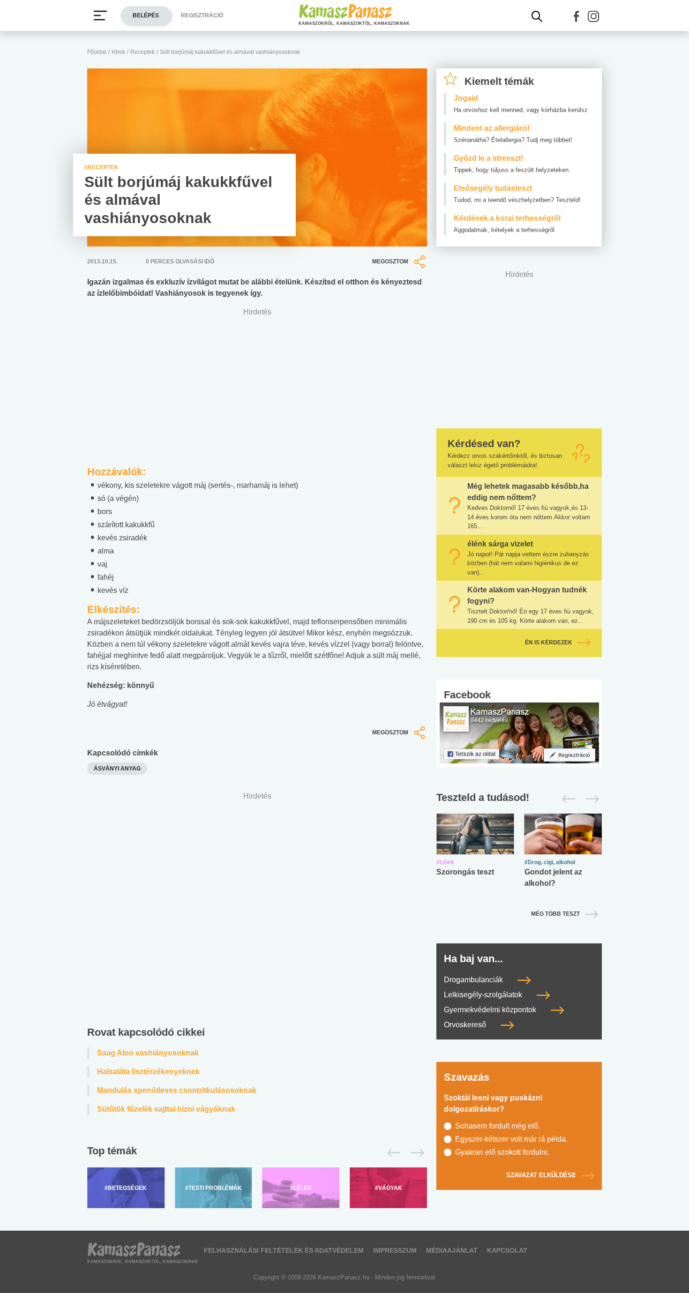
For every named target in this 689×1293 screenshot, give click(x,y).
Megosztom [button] (390, 261)
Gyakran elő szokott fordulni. (502, 1152)
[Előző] (391, 1153)
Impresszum (395, 1250)
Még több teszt (555, 914)
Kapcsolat (507, 1250)
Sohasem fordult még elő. (497, 1126)
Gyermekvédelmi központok (491, 1010)
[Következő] (415, 1153)
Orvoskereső (466, 1025)
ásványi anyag (117, 768)
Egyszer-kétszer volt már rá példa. (511, 1139)
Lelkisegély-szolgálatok (484, 995)
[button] (576, 16)
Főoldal (96, 52)
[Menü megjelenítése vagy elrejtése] (100, 15)
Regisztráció (202, 15)
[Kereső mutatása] (537, 16)
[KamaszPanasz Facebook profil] (519, 732)
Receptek (142, 52)
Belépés (146, 15)
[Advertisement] (257, 911)
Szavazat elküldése (541, 1175)
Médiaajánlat (452, 1250)
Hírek (118, 52)
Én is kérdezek (548, 642)
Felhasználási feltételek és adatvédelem (284, 1250)
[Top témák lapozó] (257, 1153)
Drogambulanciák (474, 980)
